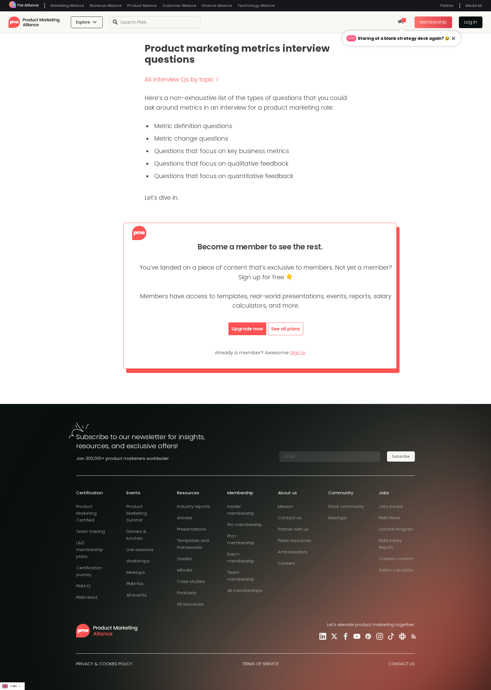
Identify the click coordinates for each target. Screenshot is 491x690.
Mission (285, 506)
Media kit (474, 5)
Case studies (191, 581)
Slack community (346, 506)
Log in (470, 22)
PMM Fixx (134, 584)
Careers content (396, 559)
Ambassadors (292, 552)
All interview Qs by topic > (182, 79)
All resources (190, 604)
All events (136, 595)
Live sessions (139, 550)
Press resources (294, 540)
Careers (286, 563)
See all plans (285, 329)
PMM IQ (83, 586)
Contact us (289, 518)
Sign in (297, 352)
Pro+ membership (240, 539)
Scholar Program (396, 529)
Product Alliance (142, 5)
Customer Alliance (179, 5)
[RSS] (412, 636)
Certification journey (89, 571)
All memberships (244, 590)
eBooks (184, 570)
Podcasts (187, 593)
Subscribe (401, 456)
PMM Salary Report (390, 543)
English (14, 686)
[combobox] (12, 686)
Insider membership (240, 509)
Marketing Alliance (67, 5)
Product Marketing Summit (136, 513)
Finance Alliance (217, 5)
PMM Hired (86, 597)
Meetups (135, 572)
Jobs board (391, 506)
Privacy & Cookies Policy (104, 664)
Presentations (191, 529)
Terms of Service (260, 664)
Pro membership (244, 525)
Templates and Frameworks (193, 543)
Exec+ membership (240, 557)
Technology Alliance (256, 5)
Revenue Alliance (106, 5)
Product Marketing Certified (86, 513)
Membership (433, 22)
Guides (184, 559)
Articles (184, 518)
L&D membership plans (89, 549)
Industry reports (193, 506)
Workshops (137, 561)
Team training (90, 531)
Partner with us (293, 529)
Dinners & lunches (136, 534)
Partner (447, 5)
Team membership (240, 575)
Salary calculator (396, 570)
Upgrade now (247, 329)
